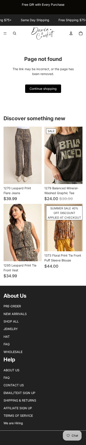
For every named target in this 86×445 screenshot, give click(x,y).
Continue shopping (43, 88)
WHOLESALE (13, 352)
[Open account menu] (71, 33)
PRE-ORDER (12, 306)
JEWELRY (11, 329)
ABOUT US (11, 370)
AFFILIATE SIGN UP (18, 408)
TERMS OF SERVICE (18, 415)
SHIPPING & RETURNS (20, 400)
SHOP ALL (11, 321)
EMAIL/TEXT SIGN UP (19, 393)
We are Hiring (13, 423)
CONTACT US (14, 385)
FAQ (7, 344)
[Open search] (14, 33)
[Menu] (5, 33)
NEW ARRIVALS (15, 314)
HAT (7, 336)
